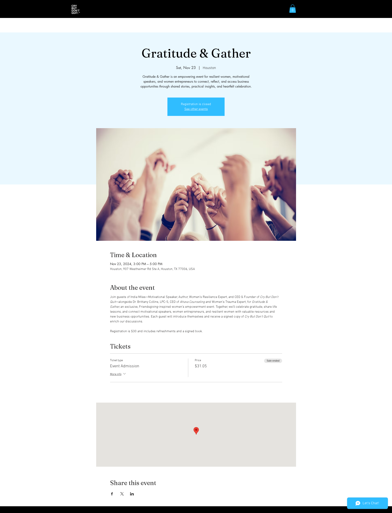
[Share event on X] (122, 493)
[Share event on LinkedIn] (132, 493)
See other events (196, 109)
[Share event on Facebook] (112, 493)
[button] (292, 8)
